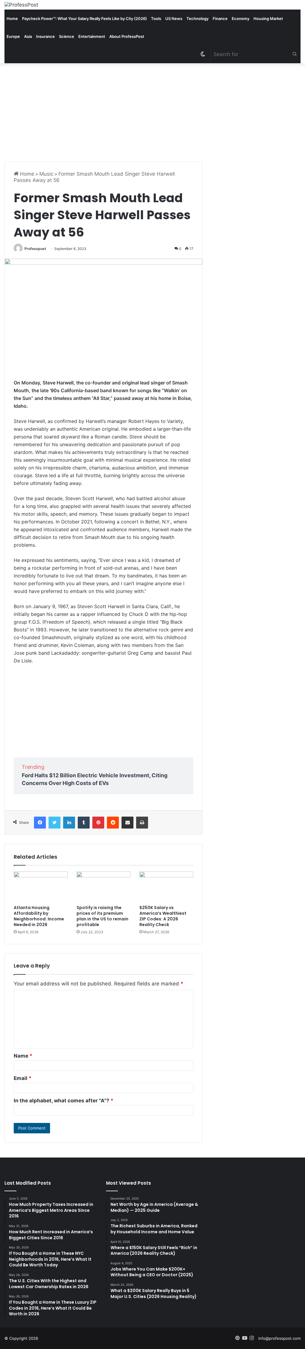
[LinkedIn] (69, 823)
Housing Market (268, 18)
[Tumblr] (84, 823)
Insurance (45, 36)
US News (173, 18)
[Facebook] (40, 823)
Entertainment (91, 36)
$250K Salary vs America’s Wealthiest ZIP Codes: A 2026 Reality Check (162, 916)
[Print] (142, 823)
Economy (240, 18)
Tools (156, 18)
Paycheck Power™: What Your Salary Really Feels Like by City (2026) (84, 18)
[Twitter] (54, 823)
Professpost (35, 248)
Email (23, 1078)
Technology (197, 18)
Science (66, 36)
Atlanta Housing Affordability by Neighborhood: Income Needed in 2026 (39, 916)
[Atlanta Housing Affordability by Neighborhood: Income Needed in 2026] (41, 886)
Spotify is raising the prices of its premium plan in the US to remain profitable (102, 916)
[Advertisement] (152, 111)
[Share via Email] (127, 823)
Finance (220, 18)
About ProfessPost (126, 36)
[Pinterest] (98, 823)
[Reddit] (113, 823)
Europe (13, 36)
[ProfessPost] (21, 4)
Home (12, 18)
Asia (28, 36)
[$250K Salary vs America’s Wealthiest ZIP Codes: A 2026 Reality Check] (166, 886)
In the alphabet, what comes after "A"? (63, 1101)
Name (23, 1056)
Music (46, 174)
